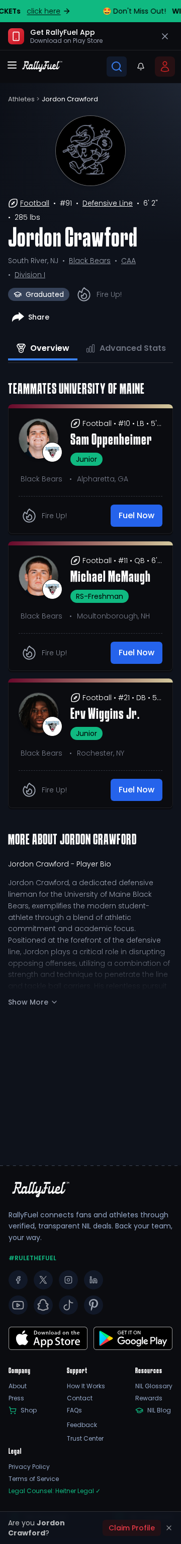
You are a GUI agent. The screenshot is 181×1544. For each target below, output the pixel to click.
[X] (43, 1279)
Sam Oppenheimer (111, 441)
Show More (28, 1002)
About (18, 1386)
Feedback (82, 1425)
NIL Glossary (153, 1386)
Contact (80, 1398)
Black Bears (90, 261)
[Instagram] (68, 1279)
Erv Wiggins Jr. (105, 715)
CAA (128, 261)
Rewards (148, 1398)
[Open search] (117, 66)
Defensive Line (107, 203)
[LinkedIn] (93, 1279)
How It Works (86, 1386)
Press (16, 1398)
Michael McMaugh (110, 578)
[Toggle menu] (12, 65)
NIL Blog (159, 1410)
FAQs (74, 1410)
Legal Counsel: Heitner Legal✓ (55, 1491)
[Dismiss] (169, 1528)
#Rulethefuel (32, 1258)
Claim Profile (132, 1528)
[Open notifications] (141, 66)
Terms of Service (34, 1479)
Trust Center (85, 1439)
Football (34, 203)
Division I (30, 275)
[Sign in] (165, 66)
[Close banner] (165, 36)
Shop (29, 1410)
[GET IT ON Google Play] (48, 1338)
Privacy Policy (29, 1467)
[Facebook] (18, 1279)
